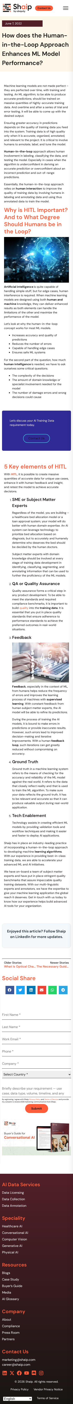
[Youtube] (26, 1373)
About (6, 1319)
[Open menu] (65, 8)
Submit (36, 1108)
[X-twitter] (12, 1373)
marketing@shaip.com (18, 1360)
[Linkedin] (4, 1373)
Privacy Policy (35, 1099)
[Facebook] (19, 1373)
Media (6, 1292)
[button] (9, 990)
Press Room (10, 1332)
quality (24, 608)
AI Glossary (10, 1299)
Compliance (11, 1326)
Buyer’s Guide (12, 1286)
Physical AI (10, 1252)
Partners (8, 1339)
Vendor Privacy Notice (48, 1389)
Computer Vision (14, 1239)
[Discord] (33, 1373)
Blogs (6, 1273)
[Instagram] (41, 1373)
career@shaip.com (16, 1364)
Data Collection (13, 1199)
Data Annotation (14, 1205)
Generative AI (12, 1246)
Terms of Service (51, 1099)
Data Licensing (13, 1192)
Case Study (10, 1279)
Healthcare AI (12, 1226)
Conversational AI (15, 1233)
